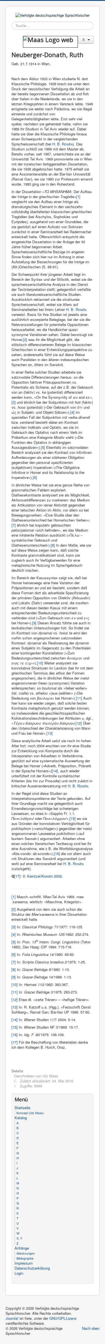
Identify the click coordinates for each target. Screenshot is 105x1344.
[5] (43, 447)
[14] (55, 770)
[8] (53, 545)
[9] (34, 622)
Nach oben (90, 1328)
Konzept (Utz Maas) (30, 1113)
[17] (17, 876)
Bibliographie (25, 1258)
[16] (57, 853)
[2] (25, 339)
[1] (78, 196)
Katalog (21, 1117)
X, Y (19, 1238)
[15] (72, 818)
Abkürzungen (26, 1253)
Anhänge (22, 1248)
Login (19, 1273)
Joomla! (12, 1318)
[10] (40, 663)
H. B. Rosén (78, 785)
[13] (49, 733)
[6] (35, 477)
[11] (79, 698)
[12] (79, 723)
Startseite (22, 1107)
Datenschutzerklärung (32, 1268)
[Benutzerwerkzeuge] (86, 40)
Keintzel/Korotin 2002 (44, 876)
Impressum (24, 1263)
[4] (72, 412)
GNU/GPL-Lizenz (63, 1318)
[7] (13, 525)
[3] (13, 402)
